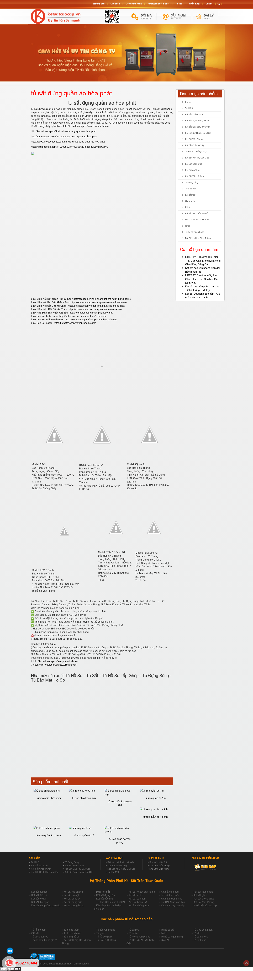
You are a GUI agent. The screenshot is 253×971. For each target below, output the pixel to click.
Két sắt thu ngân (40, 902)
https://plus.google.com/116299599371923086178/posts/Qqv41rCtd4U (69, 146)
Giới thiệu (115, 3)
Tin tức (178, 3)
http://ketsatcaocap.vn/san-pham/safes (75, 323)
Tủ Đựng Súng (72, 862)
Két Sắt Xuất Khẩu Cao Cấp (198, 133)
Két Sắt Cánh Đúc (193, 164)
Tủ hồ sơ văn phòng (139, 936)
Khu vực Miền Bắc (158, 862)
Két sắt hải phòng (73, 891)
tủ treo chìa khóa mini (49, 798)
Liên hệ (209, 3)
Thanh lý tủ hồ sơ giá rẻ (44, 940)
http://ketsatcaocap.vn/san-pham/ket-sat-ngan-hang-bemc (99, 298)
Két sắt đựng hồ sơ (74, 905)
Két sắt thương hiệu (171, 898)
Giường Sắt (190, 201)
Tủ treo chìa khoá (203, 929)
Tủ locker (134, 933)
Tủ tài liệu (134, 929)
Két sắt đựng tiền (105, 895)
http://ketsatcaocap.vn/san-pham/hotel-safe (83, 316)
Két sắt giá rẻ (200, 895)
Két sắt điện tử (39, 895)
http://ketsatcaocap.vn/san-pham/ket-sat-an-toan (95, 309)
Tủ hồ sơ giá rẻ (104, 936)
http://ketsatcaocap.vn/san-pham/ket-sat (91, 312)
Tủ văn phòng (200, 936)
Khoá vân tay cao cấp (173, 905)
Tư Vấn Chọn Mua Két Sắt (110, 902)
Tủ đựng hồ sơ (72, 936)
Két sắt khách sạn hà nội (142, 891)
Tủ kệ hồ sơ (199, 940)
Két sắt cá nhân (137, 898)
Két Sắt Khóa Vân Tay (173, 902)
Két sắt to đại (38, 898)
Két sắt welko (136, 895)
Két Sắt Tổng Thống (194, 176)
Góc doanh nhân (134, 3)
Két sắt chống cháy (203, 898)
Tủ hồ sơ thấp (71, 929)
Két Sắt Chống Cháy (194, 145)
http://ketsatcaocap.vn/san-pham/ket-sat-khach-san (99, 302)
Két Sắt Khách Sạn (194, 114)
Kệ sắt (188, 207)
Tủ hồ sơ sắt (167, 929)
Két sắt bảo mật (104, 898)
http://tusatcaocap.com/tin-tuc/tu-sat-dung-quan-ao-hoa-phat (64, 136)
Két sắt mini (190, 195)
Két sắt (188, 102)
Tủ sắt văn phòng (105, 929)
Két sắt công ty (72, 898)
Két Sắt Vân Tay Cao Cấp (197, 158)
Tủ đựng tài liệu (39, 936)
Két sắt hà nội (71, 895)
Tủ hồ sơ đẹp (38, 929)
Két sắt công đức (73, 902)
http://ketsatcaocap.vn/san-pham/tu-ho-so (86, 126)
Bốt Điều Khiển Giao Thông (198, 238)
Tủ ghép (100, 933)
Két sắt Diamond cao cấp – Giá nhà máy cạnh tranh (202, 295)
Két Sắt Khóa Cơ (138, 902)
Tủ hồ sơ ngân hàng (194, 232)
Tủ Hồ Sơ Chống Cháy (196, 151)
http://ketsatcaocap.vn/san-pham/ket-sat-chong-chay (96, 305)
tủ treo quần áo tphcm (48, 835)
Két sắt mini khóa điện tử (196, 213)
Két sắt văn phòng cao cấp (45, 905)
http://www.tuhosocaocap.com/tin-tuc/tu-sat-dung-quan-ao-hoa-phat (68, 141)
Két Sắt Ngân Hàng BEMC (197, 120)
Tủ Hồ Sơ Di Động (106, 940)
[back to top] (246, 963)
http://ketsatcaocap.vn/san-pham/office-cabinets (90, 319)
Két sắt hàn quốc (170, 895)
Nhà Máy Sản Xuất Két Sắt (197, 219)
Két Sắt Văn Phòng (194, 139)
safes (187, 226)
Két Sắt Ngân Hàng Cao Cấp (79, 872)
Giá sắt (35, 933)
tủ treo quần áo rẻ (84, 835)
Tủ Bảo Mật (190, 189)
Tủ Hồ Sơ (189, 108)
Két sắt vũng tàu (170, 891)
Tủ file (164, 933)
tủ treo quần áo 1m (155, 798)
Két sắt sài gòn (39, 891)
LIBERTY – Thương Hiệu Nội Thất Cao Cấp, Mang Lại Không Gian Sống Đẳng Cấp (202, 260)
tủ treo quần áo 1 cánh (155, 816)
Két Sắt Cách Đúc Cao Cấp (44, 872)
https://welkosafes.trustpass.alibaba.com (55, 664)
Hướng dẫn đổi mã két (158, 3)
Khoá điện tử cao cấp (205, 905)
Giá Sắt (165, 940)
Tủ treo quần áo (72, 933)
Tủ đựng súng (191, 182)
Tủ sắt (196, 933)
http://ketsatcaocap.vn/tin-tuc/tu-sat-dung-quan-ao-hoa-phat (63, 131)
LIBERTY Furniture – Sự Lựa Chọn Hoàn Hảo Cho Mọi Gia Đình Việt (201, 278)
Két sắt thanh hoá (203, 891)
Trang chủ (99, 3)
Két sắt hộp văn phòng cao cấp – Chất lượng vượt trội (202, 288)
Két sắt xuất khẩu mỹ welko (197, 127)
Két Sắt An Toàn (192, 170)
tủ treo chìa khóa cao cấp (119, 802)
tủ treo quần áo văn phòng (119, 840)
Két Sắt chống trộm (139, 905)
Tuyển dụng (193, 3)
